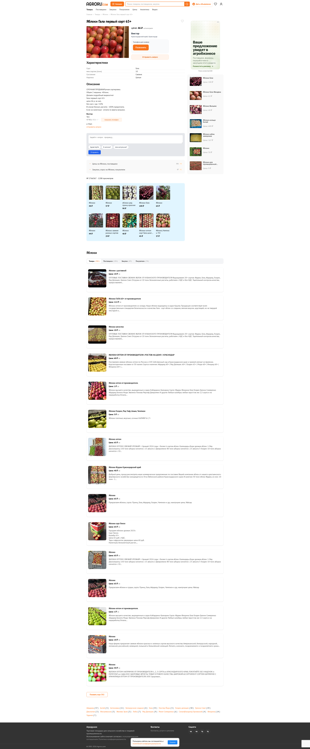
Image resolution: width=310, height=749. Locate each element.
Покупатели (124, 9)
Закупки (112, 9)
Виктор (135, 33)
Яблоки (105, 14)
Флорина (211, 711)
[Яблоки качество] (97, 343)
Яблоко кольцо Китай (209, 121)
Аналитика (144, 9)
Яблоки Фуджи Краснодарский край (125, 467)
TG (202, 731)
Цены (134, 9)
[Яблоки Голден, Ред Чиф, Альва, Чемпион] (97, 427)
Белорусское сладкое (135, 708)
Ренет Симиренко (166, 711)
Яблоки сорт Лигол (117, 523)
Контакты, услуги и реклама (162, 730)
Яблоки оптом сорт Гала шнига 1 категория (146, 231)
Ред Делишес (148, 711)
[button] (187, 4)
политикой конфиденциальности (147, 743)
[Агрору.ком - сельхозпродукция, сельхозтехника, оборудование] (97, 4)
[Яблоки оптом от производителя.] (97, 399)
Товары (89, 9)
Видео (155, 9)
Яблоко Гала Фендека (212, 92)
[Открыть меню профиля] (221, 4)
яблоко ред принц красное (128, 204)
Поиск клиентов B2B (205, 71)
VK (191, 731)
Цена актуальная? (121, 147)
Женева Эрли (122, 711)
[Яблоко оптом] (97, 455)
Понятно (172, 742)
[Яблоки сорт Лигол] (97, 539)
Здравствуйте (94, 147)
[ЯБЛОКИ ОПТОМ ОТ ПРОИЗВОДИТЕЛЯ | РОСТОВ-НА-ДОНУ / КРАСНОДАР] (97, 371)
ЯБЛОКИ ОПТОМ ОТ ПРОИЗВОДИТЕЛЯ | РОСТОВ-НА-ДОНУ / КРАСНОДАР (141, 355)
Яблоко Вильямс (210, 106)
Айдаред (90, 708)
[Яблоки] (97, 511)
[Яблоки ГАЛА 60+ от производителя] (97, 315)
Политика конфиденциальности (112, 739)
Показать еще (97, 694)
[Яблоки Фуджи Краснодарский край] (97, 483)
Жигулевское (105, 711)
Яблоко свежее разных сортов (112, 231)
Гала (150, 708)
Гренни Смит (200, 708)
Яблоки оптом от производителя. (123, 383)
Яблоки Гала (144, 203)
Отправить (95, 152)
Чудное (89, 715)
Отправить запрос (150, 57)
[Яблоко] (97, 568)
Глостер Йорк (164, 708)
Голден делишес (182, 708)
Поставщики (101, 9)
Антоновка (114, 708)
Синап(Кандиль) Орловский (190, 711)
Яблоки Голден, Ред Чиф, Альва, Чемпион (127, 411)
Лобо (135, 711)
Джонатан (90, 711)
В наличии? (107, 147)
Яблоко (125, 230)
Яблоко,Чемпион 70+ (162, 231)
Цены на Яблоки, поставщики (104, 164)
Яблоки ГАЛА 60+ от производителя (125, 298)
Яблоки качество (116, 326)
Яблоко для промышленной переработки (209, 164)
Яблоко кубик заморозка (209, 135)
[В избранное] (182, 21)
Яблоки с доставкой (117, 270)
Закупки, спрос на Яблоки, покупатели (108, 169)
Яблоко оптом (115, 439)
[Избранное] (215, 4)
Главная (89, 14)
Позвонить (140, 47)
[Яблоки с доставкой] (97, 286)
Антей (102, 708)
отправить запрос (93, 127)
